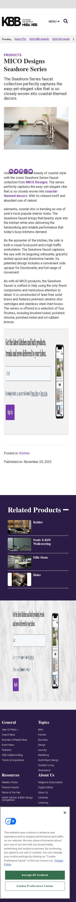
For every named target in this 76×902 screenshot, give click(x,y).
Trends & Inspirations (13, 760)
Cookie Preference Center (35, 886)
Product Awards (10, 787)
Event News (8, 745)
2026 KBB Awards (39, 39)
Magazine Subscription (50, 782)
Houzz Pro (20, 39)
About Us (43, 792)
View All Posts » (10, 729)
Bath (40, 729)
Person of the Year (11, 792)
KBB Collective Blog (12, 755)
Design (41, 745)
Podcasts (7, 750)
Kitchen (24, 453)
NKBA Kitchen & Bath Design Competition (17, 798)
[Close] (64, 812)
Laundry (42, 750)
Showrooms (44, 770)
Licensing (43, 802)
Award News (8, 735)
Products (12, 55)
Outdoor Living (46, 765)
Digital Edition (45, 787)
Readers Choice (10, 782)
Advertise (43, 797)
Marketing (43, 755)
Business (43, 740)
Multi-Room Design (48, 760)
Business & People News (14, 740)
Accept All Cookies (35, 875)
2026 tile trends (61, 39)
